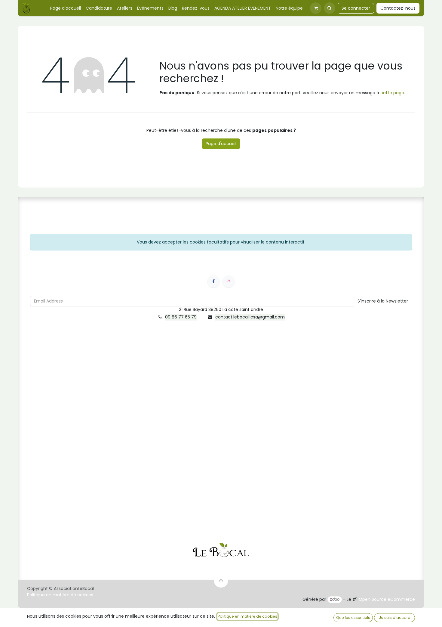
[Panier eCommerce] (315, 8)
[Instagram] (229, 281)
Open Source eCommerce (387, 599)
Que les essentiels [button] (353, 617)
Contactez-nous (398, 8)
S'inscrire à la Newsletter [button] (383, 301)
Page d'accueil (221, 144)
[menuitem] (65, 8)
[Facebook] (213, 281)
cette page (392, 93)
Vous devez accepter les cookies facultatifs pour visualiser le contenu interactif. (221, 242)
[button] (329, 8)
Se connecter (356, 8)
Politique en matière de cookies (60, 595)
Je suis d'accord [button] (394, 617)
